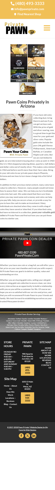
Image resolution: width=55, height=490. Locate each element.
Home (6, 385)
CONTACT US (46, 366)
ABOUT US (46, 350)
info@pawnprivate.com (29, 9)
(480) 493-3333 (29, 3)
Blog (6, 404)
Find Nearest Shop (29, 14)
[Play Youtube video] (27, 243)
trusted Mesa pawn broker (12, 301)
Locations (9, 398)
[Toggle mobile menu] (47, 28)
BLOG (48, 362)
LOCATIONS (45, 357)
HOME (48, 348)
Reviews (10, 401)
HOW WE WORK (46, 354)
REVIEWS (46, 360)
